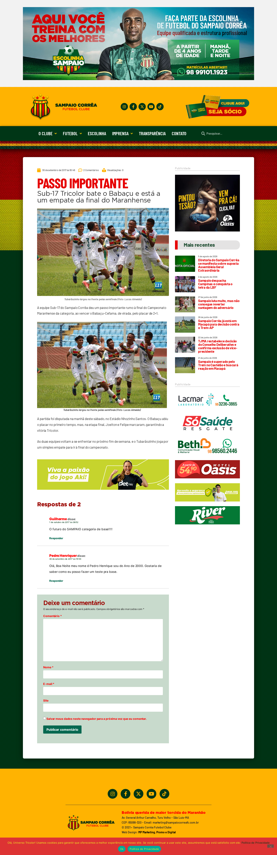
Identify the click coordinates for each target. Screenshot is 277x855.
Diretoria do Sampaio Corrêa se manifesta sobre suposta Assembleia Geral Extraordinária (218, 265)
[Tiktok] (160, 106)
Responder (56, 538)
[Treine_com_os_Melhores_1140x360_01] (138, 79)
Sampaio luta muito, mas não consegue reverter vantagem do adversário (218, 304)
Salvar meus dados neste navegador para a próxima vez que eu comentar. (96, 718)
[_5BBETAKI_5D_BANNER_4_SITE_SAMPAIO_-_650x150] (103, 492)
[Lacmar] (207, 411)
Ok (122, 849)
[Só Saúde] (207, 434)
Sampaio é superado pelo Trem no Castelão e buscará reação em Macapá (218, 364)
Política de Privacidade (256, 842)
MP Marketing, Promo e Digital (157, 832)
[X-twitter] (142, 106)
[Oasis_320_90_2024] (207, 480)
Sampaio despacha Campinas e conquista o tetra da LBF (215, 283)
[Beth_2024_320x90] (207, 457)
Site (45, 700)
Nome (48, 667)
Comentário (52, 616)
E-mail (48, 683)
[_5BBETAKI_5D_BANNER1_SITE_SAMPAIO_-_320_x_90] (207, 503)
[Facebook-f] (133, 106)
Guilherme (58, 519)
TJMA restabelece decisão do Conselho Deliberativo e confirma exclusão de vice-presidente (217, 346)
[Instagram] (124, 106)
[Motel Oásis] (207, 230)
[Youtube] (151, 106)
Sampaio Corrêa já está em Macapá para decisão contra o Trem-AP (218, 324)
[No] (270, 846)
